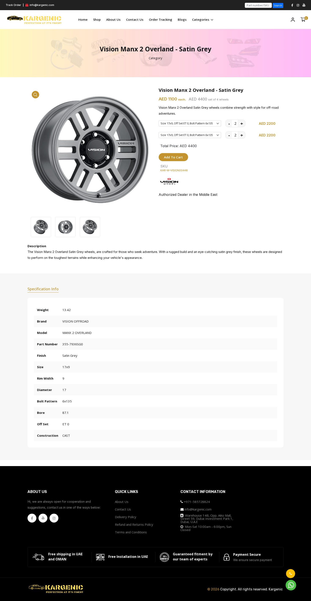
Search (278, 5)
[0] (303, 19)
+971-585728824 (197, 501)
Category (155, 58)
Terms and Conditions (131, 532)
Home (83, 19)
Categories (201, 19)
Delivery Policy (125, 517)
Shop (97, 19)
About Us (113, 19)
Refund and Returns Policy (134, 524)
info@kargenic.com (41, 5)
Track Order (13, 5)
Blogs (182, 19)
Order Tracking (160, 19)
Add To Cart (173, 157)
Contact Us (134, 19)
